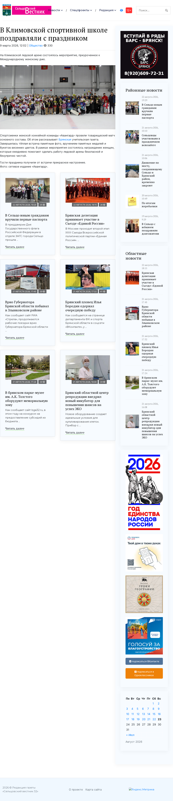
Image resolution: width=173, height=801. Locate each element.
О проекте (76, 789)
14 (148, 714)
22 (154, 719)
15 (154, 714)
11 (132, 714)
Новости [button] (54, 10)
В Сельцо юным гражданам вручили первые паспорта (27, 217)
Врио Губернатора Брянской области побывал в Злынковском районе (27, 306)
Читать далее (14, 247)
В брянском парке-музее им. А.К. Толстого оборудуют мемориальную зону (26, 398)
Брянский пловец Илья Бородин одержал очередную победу (83, 306)
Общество (36, 45)
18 (132, 719)
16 (159, 714)
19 (138, 719)
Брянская (65, 139)
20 (143, 719)
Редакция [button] (106, 10)
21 (148, 719)
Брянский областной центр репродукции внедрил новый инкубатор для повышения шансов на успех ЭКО (87, 400)
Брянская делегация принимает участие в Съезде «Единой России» (84, 219)
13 (143, 714)
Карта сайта (93, 789)
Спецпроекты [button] (79, 10)
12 (138, 714)
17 (127, 719)
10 (127, 714)
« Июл (130, 735)
